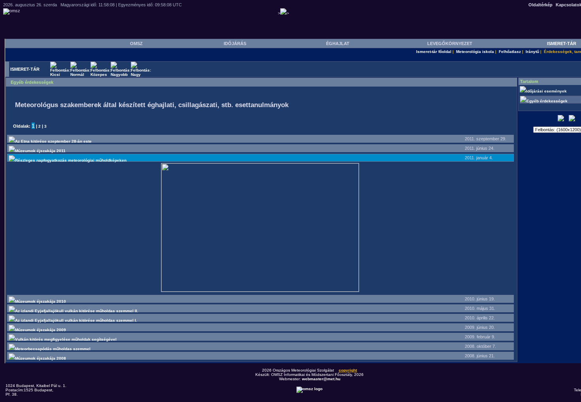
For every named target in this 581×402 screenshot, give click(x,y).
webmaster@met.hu (321, 379)
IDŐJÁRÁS (235, 43)
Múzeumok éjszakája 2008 (40, 358)
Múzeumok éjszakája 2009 (40, 330)
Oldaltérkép (540, 4)
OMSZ (136, 43)
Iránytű (532, 51)
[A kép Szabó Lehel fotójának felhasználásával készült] (260, 290)
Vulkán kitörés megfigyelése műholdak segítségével (66, 339)
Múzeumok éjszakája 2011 (40, 151)
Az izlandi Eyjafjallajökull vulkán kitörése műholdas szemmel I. (76, 320)
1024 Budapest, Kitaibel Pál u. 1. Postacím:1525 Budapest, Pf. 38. (36, 389)
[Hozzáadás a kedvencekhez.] (561, 120)
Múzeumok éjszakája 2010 (40, 301)
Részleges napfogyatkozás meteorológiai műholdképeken (70, 160)
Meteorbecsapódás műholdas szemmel (53, 349)
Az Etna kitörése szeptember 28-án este (53, 141)
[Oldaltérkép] (572, 120)
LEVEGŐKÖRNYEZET (450, 43)
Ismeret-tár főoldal (433, 51)
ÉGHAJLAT (338, 43)
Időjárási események (547, 91)
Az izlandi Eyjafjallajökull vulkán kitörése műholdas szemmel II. (76, 311)
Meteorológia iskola (475, 51)
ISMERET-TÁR (561, 43)
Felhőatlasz (510, 51)
